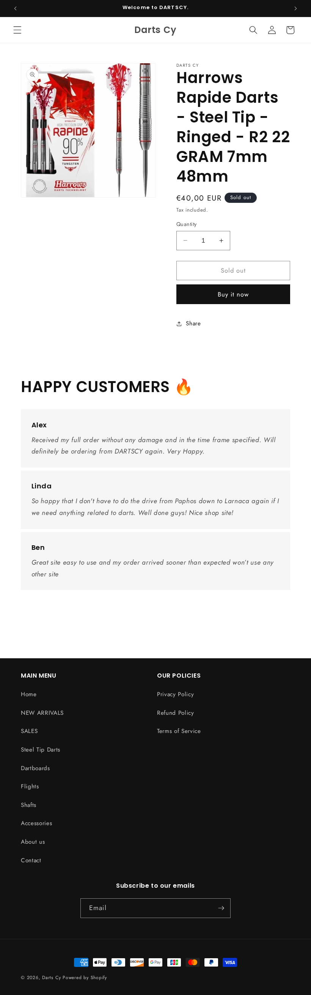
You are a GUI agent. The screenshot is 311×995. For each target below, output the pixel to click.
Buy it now (233, 294)
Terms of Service (179, 731)
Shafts (28, 805)
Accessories (36, 823)
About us (33, 842)
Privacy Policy (175, 694)
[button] (17, 30)
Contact (31, 860)
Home (29, 694)
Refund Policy (175, 713)
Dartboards (35, 768)
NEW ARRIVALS (42, 713)
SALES (29, 731)
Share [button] (193, 323)
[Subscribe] (221, 908)
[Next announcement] (295, 8)
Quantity (186, 224)
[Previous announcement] (15, 8)
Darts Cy (51, 977)
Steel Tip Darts (40, 749)
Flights (30, 786)
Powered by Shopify (85, 977)
